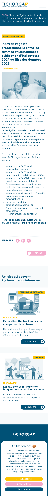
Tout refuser (25, 484)
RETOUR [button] (38, 253)
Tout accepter (25, 479)
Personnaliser (24, 489)
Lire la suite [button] (31, 342)
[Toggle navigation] (42, 4)
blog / (6, 15)
